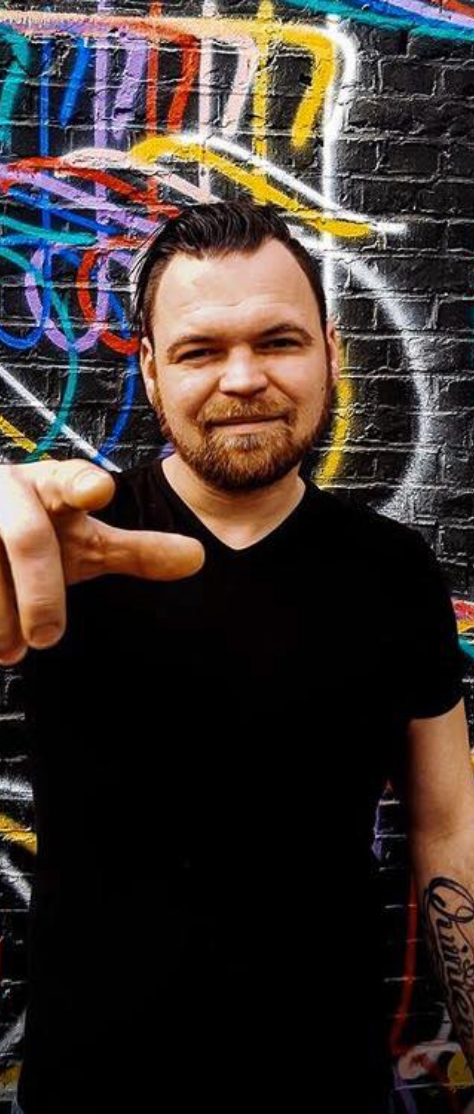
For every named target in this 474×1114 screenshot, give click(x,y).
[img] (237, 557)
